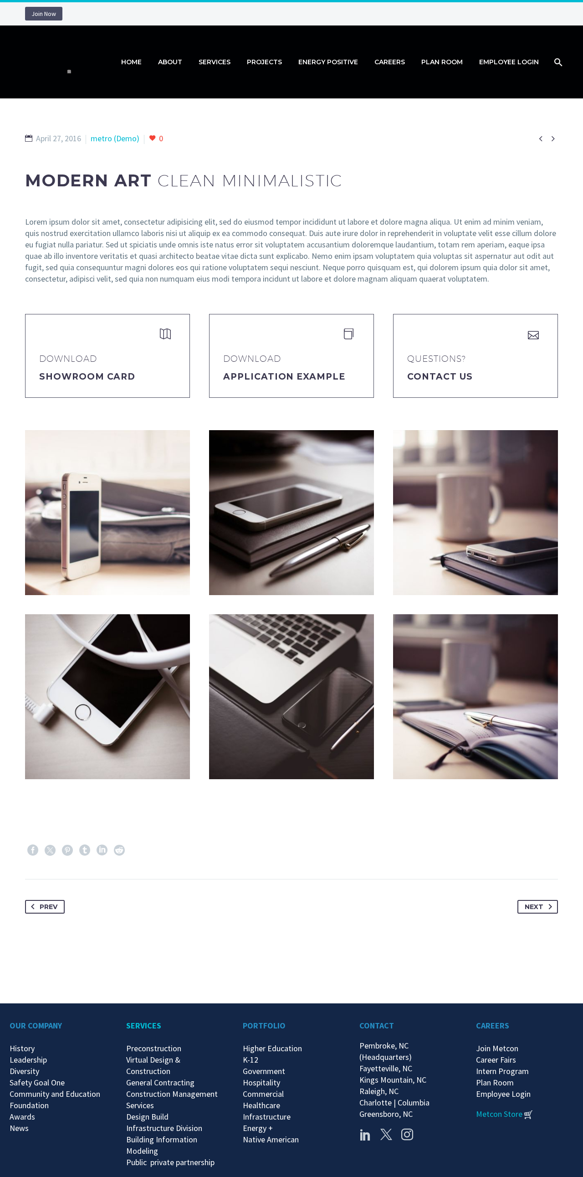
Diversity (24, 1071)
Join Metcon (497, 1048)
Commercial (263, 1094)
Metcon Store (499, 1114)
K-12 (250, 1059)
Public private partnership (170, 1162)
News (19, 1128)
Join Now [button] (43, 14)
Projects (264, 62)
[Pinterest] (67, 850)
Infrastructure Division (164, 1128)
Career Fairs (496, 1059)
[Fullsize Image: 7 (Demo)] (475, 696)
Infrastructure (267, 1116)
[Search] (557, 62)
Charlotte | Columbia (394, 1102)
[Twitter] (50, 850)
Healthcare (261, 1105)
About (170, 62)
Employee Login (509, 62)
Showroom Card (87, 376)
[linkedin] (365, 1135)
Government (264, 1071)
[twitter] (386, 1135)
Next (534, 907)
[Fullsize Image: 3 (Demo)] (107, 696)
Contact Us (440, 376)
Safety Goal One (37, 1082)
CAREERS (492, 1025)
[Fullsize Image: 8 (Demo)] (107, 512)
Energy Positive (328, 62)
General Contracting (160, 1082)
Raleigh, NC (379, 1091)
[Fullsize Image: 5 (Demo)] (291, 696)
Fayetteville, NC (387, 1068)
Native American (271, 1139)
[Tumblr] (84, 850)
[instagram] (407, 1135)
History (22, 1048)
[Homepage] (66, 62)
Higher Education (272, 1048)
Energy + (258, 1128)
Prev (48, 907)
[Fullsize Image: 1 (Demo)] (291, 512)
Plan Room (442, 62)
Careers (389, 62)
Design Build (147, 1116)
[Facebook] (32, 850)
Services (214, 62)
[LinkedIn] (102, 850)
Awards (22, 1116)
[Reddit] (119, 850)
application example (284, 376)
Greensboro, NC (386, 1114)
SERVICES (143, 1025)
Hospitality (261, 1082)
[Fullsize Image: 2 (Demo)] (475, 512)
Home (131, 62)
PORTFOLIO (264, 1025)
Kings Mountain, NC (394, 1079)
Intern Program (502, 1071)
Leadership (28, 1059)
